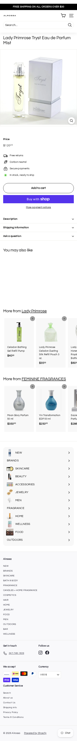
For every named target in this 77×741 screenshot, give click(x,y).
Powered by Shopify (35, 733)
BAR (5, 629)
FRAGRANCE (10, 585)
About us (8, 698)
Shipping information (16, 227)
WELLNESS (9, 634)
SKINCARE (9, 576)
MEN (5, 619)
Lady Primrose (34, 311)
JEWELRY (8, 609)
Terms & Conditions (13, 717)
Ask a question (12, 236)
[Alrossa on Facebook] (47, 653)
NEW (6, 566)
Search (7, 693)
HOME (6, 605)
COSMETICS (9, 595)
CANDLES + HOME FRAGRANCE (20, 590)
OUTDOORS (9, 624)
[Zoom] (71, 120)
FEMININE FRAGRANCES (44, 379)
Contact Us (9, 702)
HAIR (5, 600)
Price (6, 139)
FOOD (6, 614)
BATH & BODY (10, 580)
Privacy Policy (10, 712)
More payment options (38, 207)
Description (10, 219)
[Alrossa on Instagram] (40, 653)
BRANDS (8, 571)
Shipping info (10, 707)
